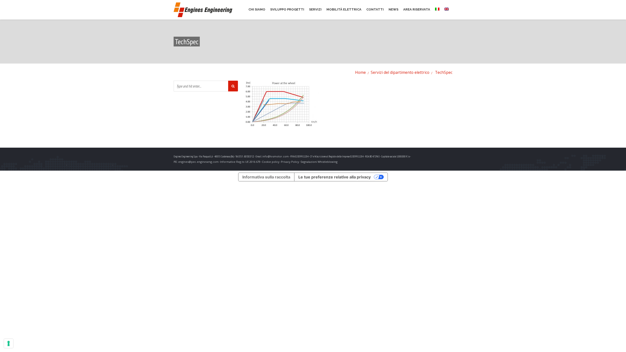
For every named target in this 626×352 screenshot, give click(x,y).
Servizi (315, 9)
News (393, 9)
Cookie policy (270, 162)
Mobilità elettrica (343, 9)
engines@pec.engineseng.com (198, 162)
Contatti (375, 9)
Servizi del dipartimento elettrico (400, 72)
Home (360, 72)
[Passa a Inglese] (447, 9)
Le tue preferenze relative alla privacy (334, 177)
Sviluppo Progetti (287, 9)
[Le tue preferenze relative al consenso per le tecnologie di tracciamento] (8, 343)
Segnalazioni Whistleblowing (319, 162)
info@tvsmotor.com (275, 156)
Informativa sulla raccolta (266, 177)
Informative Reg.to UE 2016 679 (240, 162)
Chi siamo (256, 9)
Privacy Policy (290, 162)
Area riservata (416, 9)
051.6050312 (246, 156)
